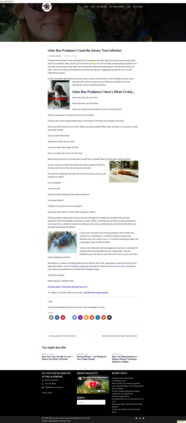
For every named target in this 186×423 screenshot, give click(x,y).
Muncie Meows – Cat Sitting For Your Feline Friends (92, 358)
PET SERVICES (102, 7)
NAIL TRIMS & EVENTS (116, 7)
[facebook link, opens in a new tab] (136, 418)
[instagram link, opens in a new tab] (140, 418)
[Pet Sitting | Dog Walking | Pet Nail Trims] (47, 7)
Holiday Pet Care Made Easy (122, 394)
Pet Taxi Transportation (120, 396)
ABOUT (86, 7)
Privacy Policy (47, 393)
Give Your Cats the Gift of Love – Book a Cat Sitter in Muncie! (57, 358)
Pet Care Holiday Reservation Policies (126, 391)
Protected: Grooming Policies (122, 378)
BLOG (93, 7)
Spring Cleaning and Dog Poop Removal (119, 336)
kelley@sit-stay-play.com (54, 387)
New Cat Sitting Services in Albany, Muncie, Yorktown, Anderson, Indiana (124, 359)
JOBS (128, 7)
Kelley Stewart (56, 56)
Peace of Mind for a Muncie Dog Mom (126, 383)
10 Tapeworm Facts (119, 381)
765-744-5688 (138, 7)
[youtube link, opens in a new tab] (143, 418)
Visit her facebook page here (75, 266)
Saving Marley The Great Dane (62, 336)
